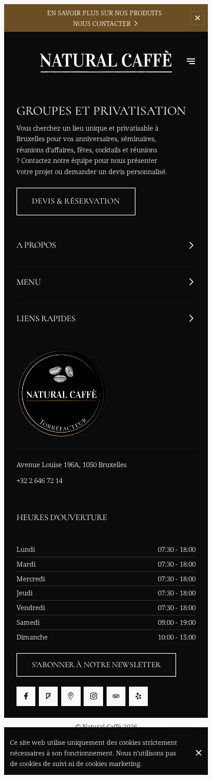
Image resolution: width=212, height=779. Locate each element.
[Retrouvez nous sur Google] (70, 696)
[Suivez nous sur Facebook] (25, 696)
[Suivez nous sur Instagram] (93, 696)
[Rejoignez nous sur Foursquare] (48, 696)
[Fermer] (198, 753)
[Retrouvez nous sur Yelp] (138, 696)
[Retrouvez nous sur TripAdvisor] (116, 696)
